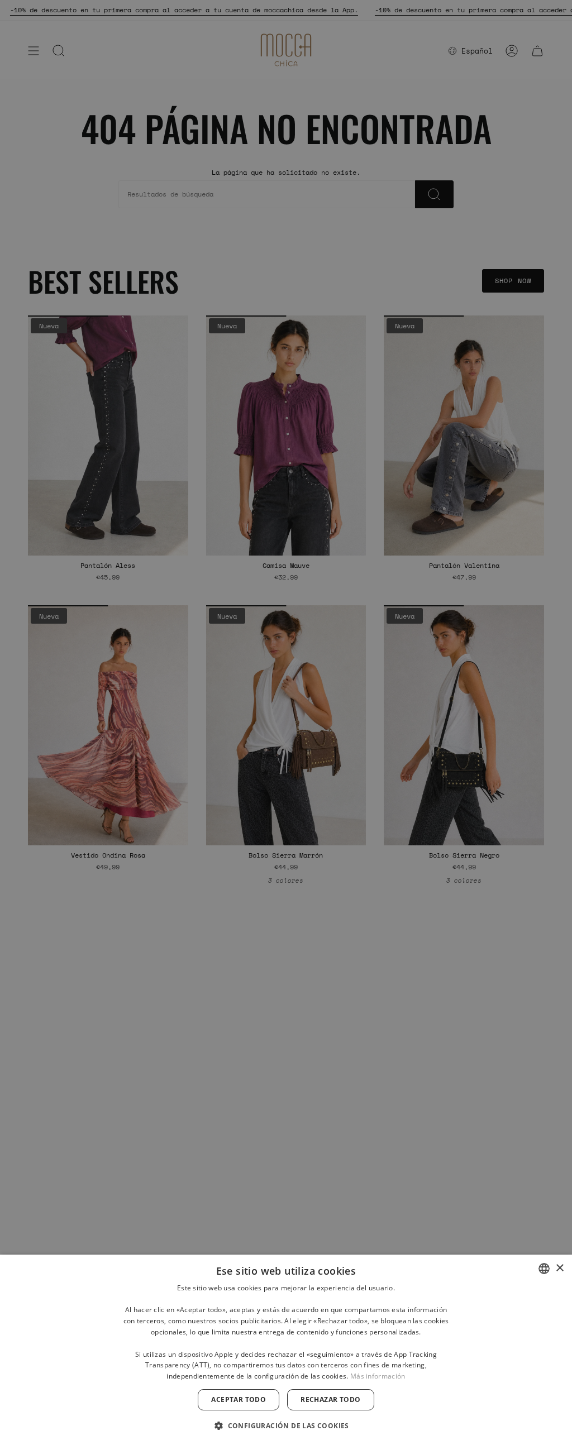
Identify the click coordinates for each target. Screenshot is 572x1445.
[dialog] (286, 1350)
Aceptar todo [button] (238, 1399)
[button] (286, 1425)
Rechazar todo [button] (330, 1399)
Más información (378, 1376)
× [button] (559, 1268)
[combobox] (544, 1268)
